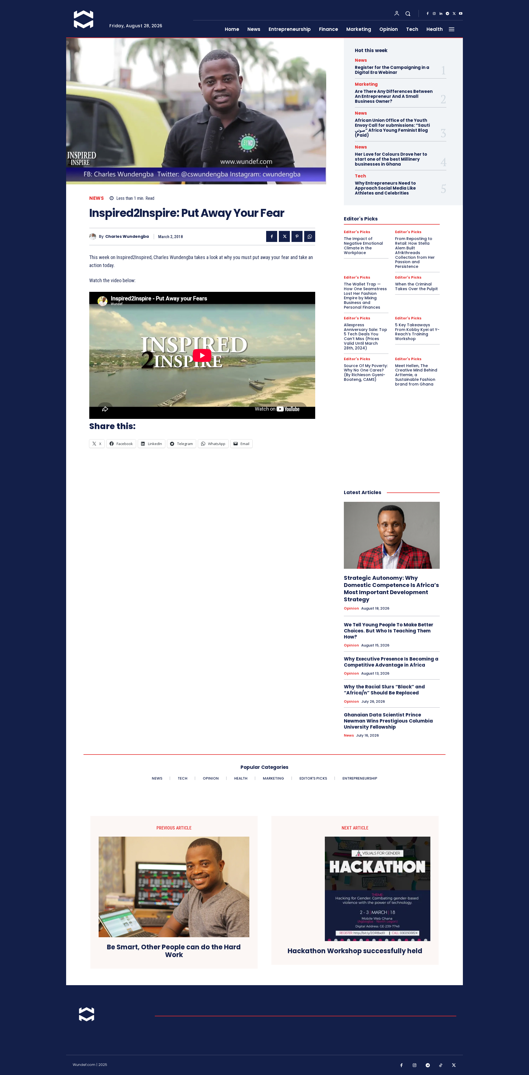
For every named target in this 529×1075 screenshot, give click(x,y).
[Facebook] (427, 13)
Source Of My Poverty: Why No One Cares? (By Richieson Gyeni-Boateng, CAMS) (366, 372)
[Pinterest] (297, 236)
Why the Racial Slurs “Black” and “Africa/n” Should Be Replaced (384, 689)
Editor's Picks (357, 232)
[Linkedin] (441, 13)
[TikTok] (441, 1065)
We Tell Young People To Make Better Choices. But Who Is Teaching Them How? (388, 630)
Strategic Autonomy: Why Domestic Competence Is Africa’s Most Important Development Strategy (391, 588)
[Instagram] (434, 13)
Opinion (351, 608)
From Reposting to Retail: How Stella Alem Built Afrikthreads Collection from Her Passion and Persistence (415, 252)
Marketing (366, 84)
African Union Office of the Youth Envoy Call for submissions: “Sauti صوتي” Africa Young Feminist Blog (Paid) (392, 127)
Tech (360, 176)
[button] (407, 13)
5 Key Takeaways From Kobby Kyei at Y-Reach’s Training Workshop (417, 331)
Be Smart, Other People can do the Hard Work (174, 951)
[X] (454, 13)
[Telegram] (447, 13)
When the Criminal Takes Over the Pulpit (416, 286)
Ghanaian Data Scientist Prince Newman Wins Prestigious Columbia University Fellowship (388, 721)
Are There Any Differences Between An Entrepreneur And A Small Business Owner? (394, 96)
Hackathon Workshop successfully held (355, 951)
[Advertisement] (391, 432)
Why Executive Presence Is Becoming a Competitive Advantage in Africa (391, 662)
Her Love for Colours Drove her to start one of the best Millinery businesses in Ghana (391, 159)
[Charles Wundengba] (94, 236)
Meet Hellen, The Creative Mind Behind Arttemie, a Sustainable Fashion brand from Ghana (416, 375)
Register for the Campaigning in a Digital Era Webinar (392, 69)
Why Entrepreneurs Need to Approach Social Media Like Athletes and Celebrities (385, 188)
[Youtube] (460, 13)
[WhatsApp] (309, 236)
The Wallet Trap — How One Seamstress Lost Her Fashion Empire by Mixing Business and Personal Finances (365, 295)
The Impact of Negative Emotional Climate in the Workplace (363, 245)
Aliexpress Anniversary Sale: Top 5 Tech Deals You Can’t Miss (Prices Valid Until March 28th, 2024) (365, 336)
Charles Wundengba (127, 236)
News (96, 198)
